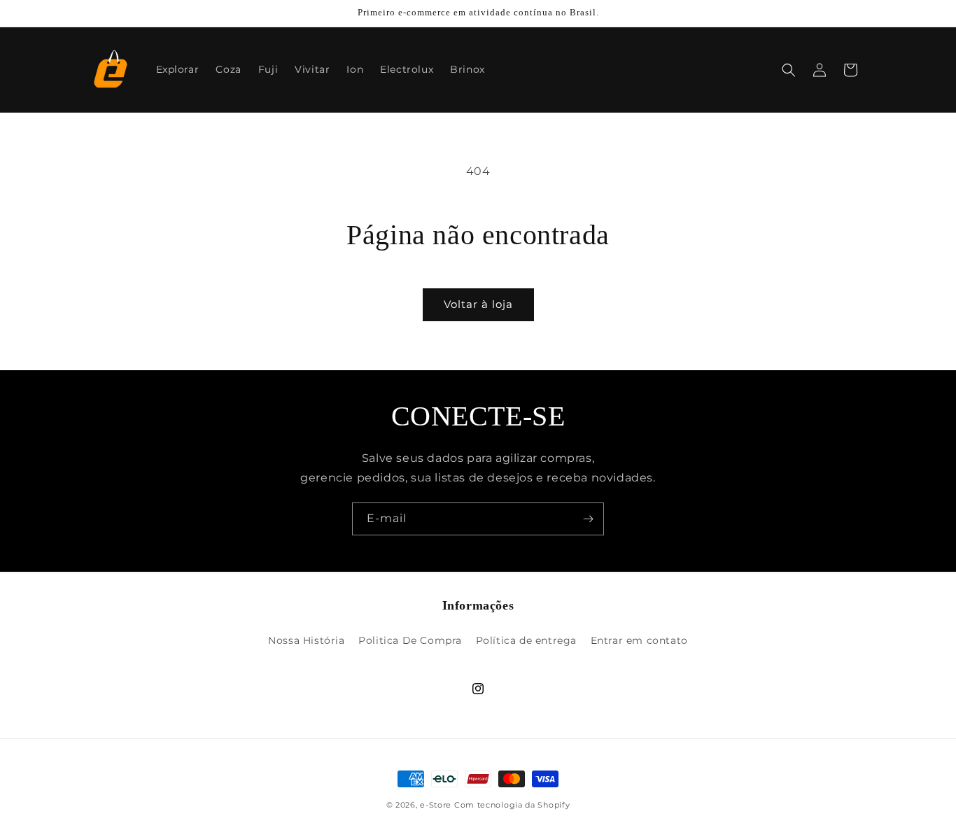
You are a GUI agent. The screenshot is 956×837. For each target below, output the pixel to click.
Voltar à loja (478, 304)
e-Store (435, 805)
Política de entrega (526, 640)
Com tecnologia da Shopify (512, 805)
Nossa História (306, 640)
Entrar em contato (639, 640)
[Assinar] (587, 518)
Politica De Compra (410, 640)
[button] (788, 70)
